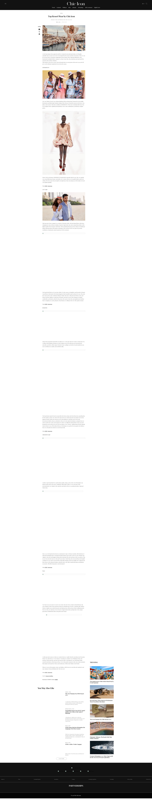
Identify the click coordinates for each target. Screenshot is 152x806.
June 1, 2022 (58, 22)
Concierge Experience (92, 779)
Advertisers (56, 779)
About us (2, 779)
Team (19, 779)
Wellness (65, 7)
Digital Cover (97, 7)
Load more (61, 758)
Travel (53, 7)
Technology (80, 7)
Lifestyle (74, 7)
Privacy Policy (129, 779)
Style (69, 7)
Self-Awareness (88, 7)
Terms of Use (148, 779)
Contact (73, 779)
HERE (46, 186)
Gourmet (59, 7)
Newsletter (112, 779)
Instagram (50, 186)
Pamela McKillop (49, 676)
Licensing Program (37, 779)
